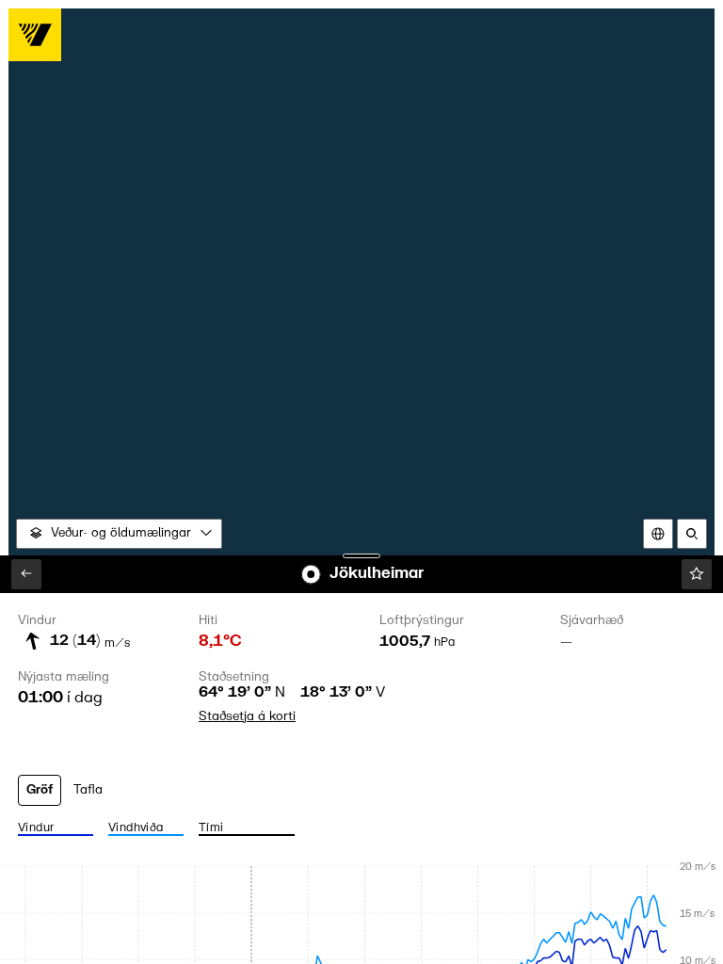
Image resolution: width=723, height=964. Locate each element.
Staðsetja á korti (247, 716)
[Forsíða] (34, 34)
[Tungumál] (658, 534)
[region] (361, 482)
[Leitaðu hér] (692, 534)
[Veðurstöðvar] (26, 574)
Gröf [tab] (39, 789)
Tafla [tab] (88, 789)
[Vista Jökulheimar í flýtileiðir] (697, 574)
